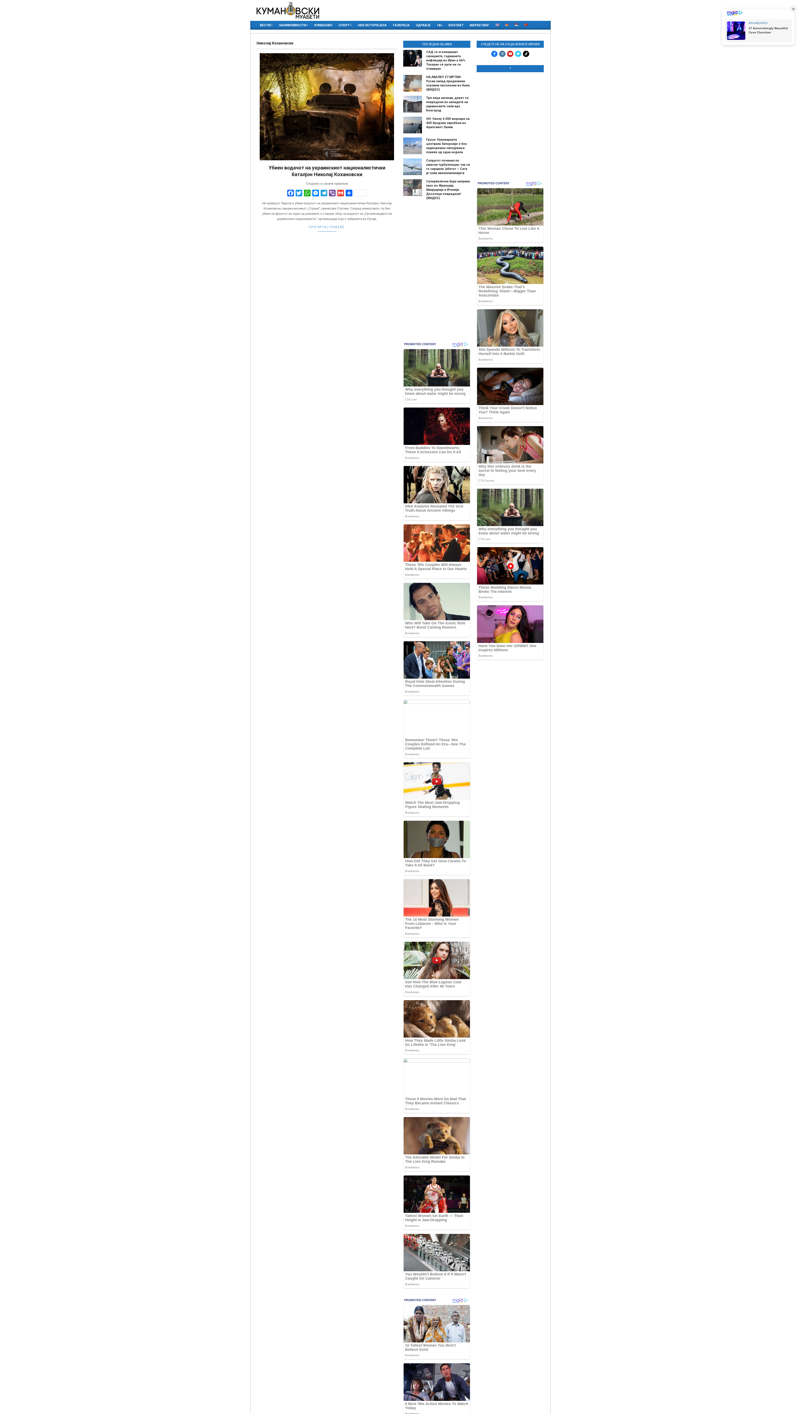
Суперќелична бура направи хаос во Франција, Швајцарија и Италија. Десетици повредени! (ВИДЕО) (448, 189)
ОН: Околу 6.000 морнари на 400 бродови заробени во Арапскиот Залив (448, 123)
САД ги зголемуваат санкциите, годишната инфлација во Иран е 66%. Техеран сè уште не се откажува (446, 60)
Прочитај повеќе (327, 227)
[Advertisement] (510, 102)
